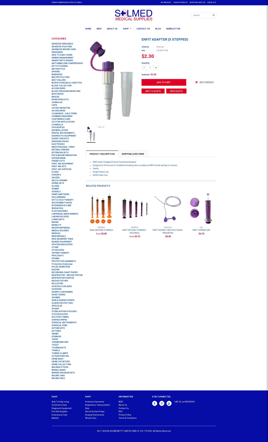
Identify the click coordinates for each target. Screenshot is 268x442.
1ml (95, 217)
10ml (107, 217)
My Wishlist (166, 2)
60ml (141, 217)
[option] (111, 79)
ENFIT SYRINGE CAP (201, 230)
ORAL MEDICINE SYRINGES (101, 230)
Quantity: (146, 63)
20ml (136, 217)
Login (175, 2)
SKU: (144, 50)
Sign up (184, 2)
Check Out (211, 2)
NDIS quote (176, 91)
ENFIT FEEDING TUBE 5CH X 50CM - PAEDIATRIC (168, 231)
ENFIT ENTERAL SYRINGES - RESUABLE (134, 231)
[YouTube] (169, 403)
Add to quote (153, 91)
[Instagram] (161, 403)
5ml (103, 217)
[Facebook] (154, 403)
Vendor (145, 47)
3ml (99, 217)
